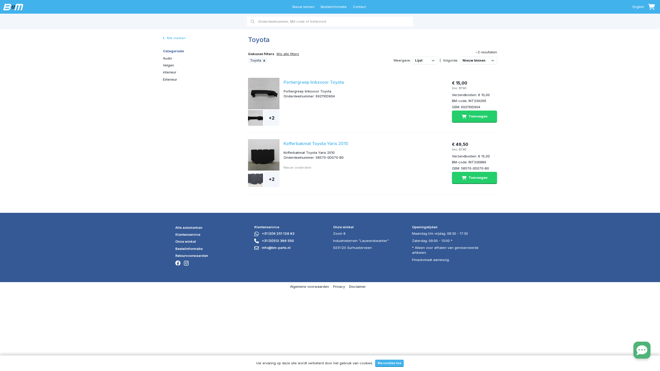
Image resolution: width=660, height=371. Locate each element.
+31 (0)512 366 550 (277, 241)
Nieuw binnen (303, 7)
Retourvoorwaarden (191, 256)
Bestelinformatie (334, 7)
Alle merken (176, 38)
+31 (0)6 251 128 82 (278, 233)
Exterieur (170, 79)
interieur (169, 72)
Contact (359, 7)
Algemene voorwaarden (309, 286)
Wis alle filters (287, 54)
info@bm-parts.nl (276, 248)
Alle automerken (188, 227)
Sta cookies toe (389, 363)
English (638, 7)
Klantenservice (187, 234)
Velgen (168, 65)
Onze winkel (185, 241)
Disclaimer (357, 286)
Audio (167, 58)
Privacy (339, 286)
